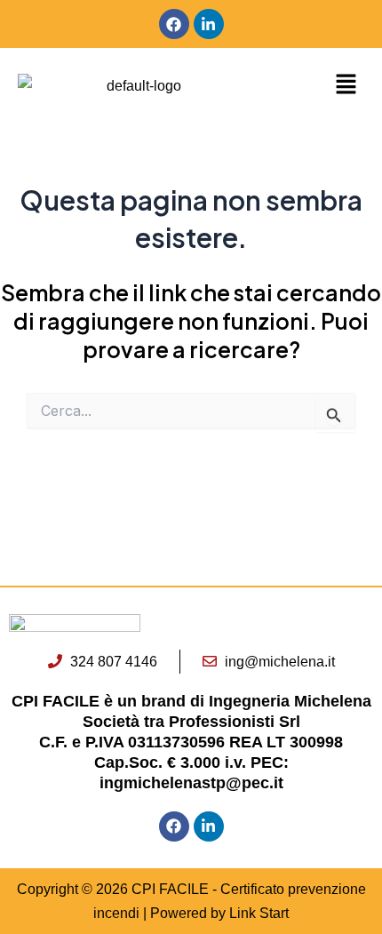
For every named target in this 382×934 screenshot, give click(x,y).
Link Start (259, 913)
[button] (318, 85)
